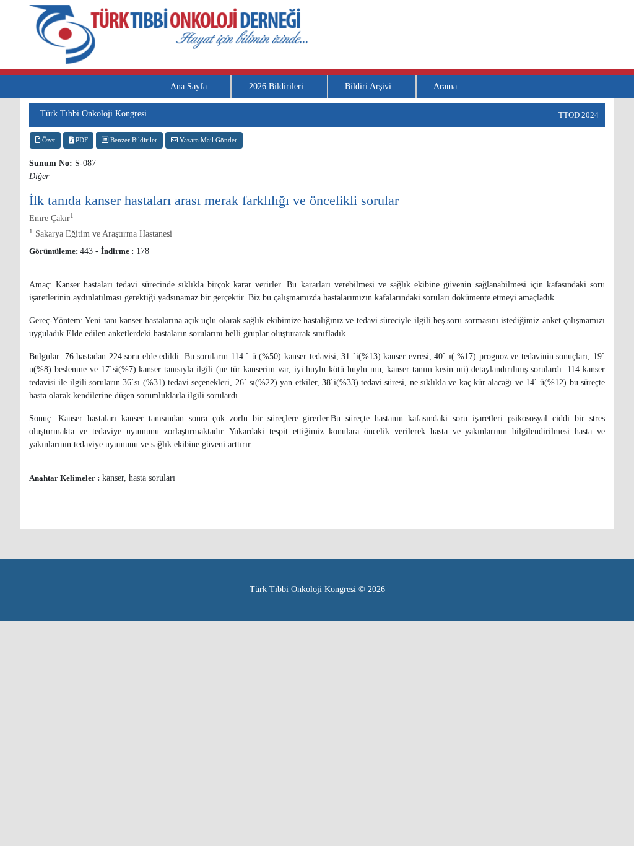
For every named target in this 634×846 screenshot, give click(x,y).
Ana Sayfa (188, 86)
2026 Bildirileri (276, 86)
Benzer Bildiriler (132, 140)
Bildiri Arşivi (368, 86)
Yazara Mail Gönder (207, 140)
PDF (81, 140)
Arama (445, 86)
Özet (47, 140)
